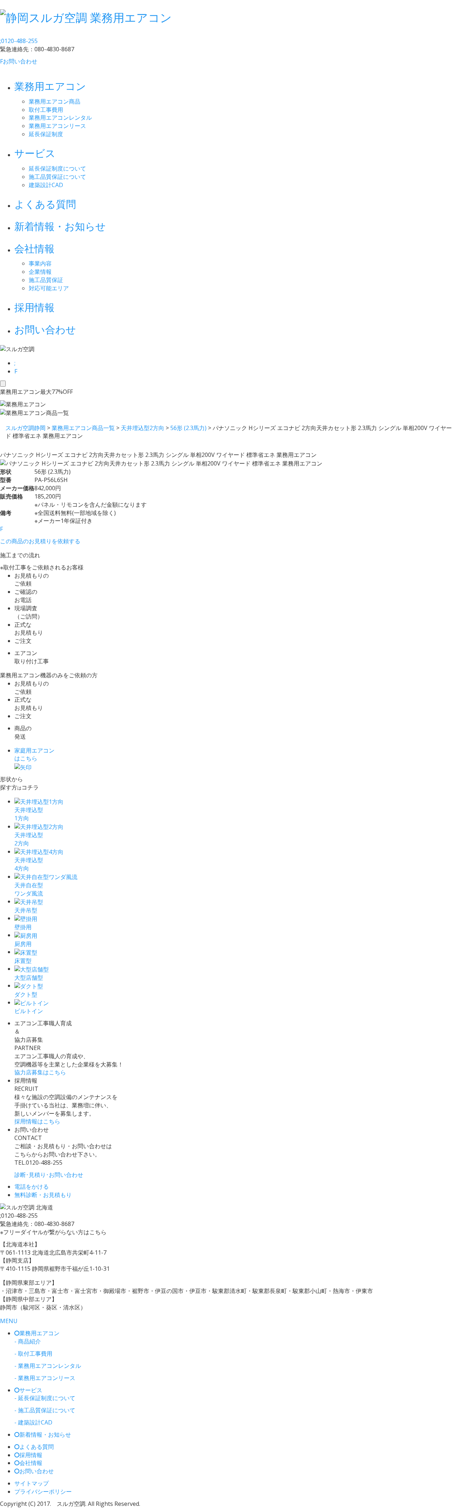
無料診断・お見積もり (43, 1195)
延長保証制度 (46, 134)
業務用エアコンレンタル (60, 117)
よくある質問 (45, 204)
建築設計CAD (46, 185)
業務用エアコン (50, 86)
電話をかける (31, 1186)
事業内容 (40, 263)
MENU (9, 1321)
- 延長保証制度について (44, 1398)
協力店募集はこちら (40, 1072)
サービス (35, 153)
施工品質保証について (57, 177)
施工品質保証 (46, 280)
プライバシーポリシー (43, 1491)
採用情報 (34, 307)
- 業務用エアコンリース (44, 1378)
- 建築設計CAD (33, 1422)
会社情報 (34, 248)
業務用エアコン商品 (54, 101)
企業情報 (40, 272)
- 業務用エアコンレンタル (47, 1366)
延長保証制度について (57, 168)
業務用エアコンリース (57, 126)
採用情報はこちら (37, 1121)
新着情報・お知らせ (60, 226)
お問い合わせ (18, 61)
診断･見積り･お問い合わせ (48, 1175)
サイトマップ (31, 1483)
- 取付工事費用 (33, 1353)
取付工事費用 (46, 110)
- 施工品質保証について (44, 1410)
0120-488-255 (19, 41)
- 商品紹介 (27, 1341)
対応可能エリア (49, 288)
